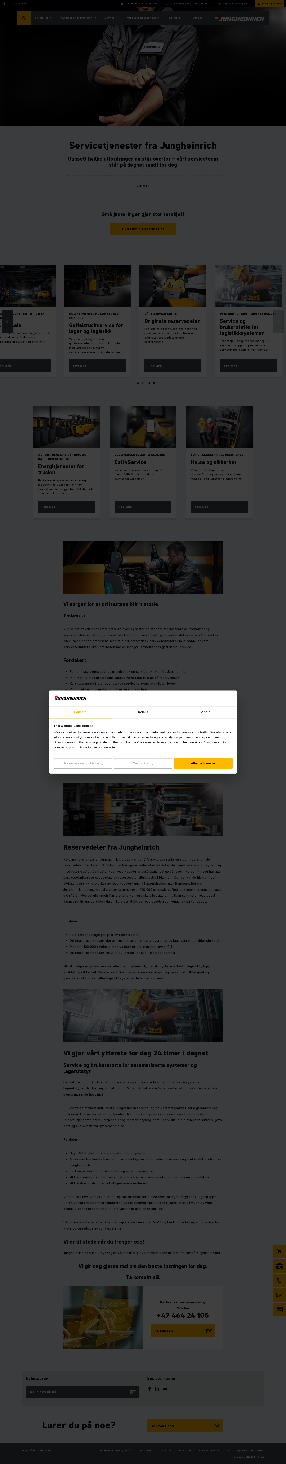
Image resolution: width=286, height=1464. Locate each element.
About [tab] (205, 712)
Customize (140, 763)
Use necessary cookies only (83, 763)
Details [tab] (143, 712)
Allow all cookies (203, 763)
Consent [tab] (80, 712)
